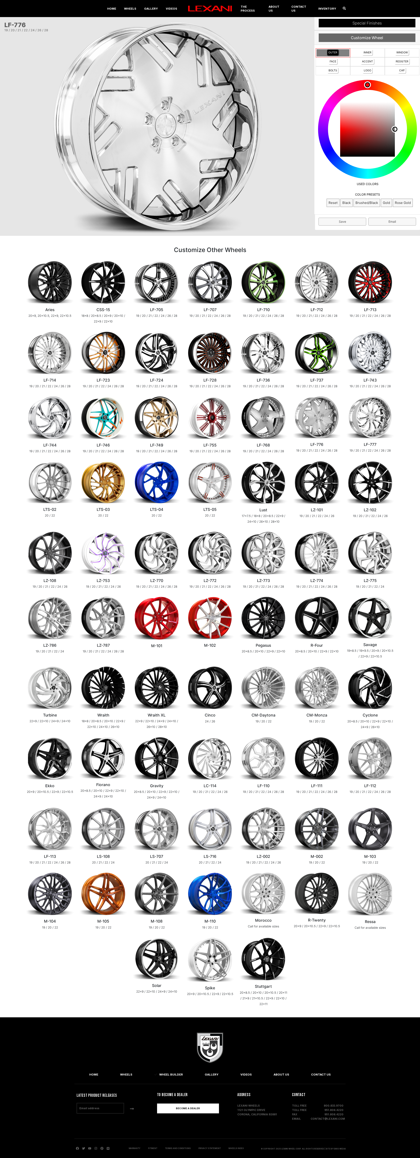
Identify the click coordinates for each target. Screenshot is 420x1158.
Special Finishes (367, 23)
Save (342, 221)
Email (392, 221)
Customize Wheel (367, 37)
